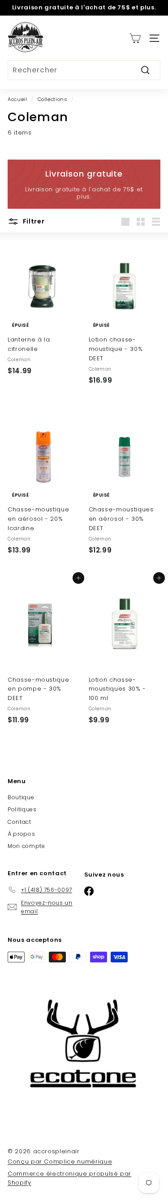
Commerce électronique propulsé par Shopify (69, 1178)
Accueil (17, 99)
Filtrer (33, 221)
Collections (53, 99)
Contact (19, 822)
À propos (21, 834)
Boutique (21, 797)
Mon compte (26, 846)
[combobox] (84, 70)
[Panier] (135, 38)
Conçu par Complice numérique (60, 1161)
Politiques (22, 809)
